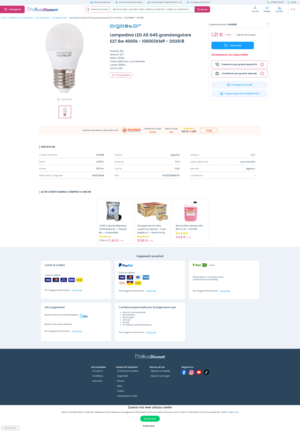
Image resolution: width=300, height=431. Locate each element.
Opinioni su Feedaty (160, 371)
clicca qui (77, 290)
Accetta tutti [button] (150, 418)
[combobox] (152, 9)
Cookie (120, 391)
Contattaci (97, 376)
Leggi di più (233, 412)
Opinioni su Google (160, 376)
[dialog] (150, 418)
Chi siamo (97, 371)
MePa (119, 386)
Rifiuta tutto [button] (10, 428)
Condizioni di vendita (127, 371)
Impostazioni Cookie (127, 396)
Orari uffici (97, 381)
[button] (150, 426)
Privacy (120, 381)
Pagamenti (122, 376)
